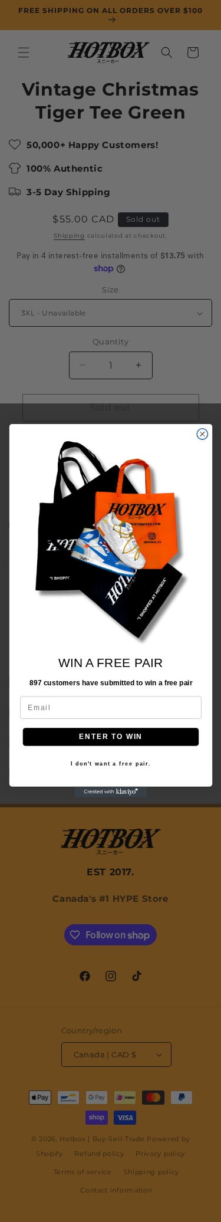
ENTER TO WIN (111, 737)
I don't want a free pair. (110, 764)
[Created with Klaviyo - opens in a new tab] (110, 792)
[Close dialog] (202, 434)
